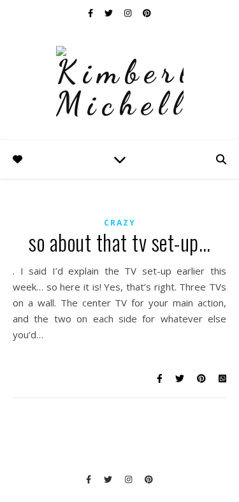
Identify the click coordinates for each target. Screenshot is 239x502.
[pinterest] (147, 12)
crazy (120, 222)
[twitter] (110, 12)
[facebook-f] (91, 12)
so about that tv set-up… (119, 242)
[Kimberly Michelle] (120, 83)
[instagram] (128, 12)
